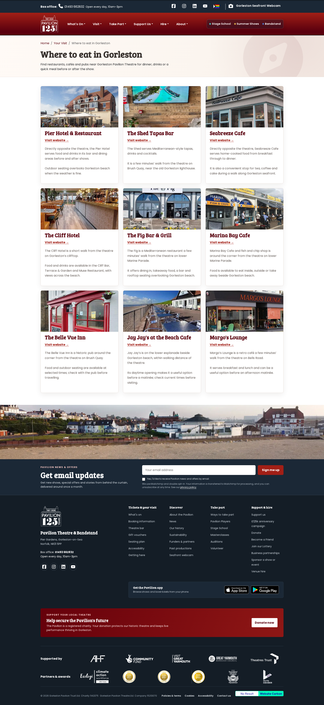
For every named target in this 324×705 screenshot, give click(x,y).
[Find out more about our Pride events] (216, 6)
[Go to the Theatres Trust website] (265, 658)
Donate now (264, 623)
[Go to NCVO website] (267, 676)
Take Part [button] (116, 24)
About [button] (181, 24)
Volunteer (217, 548)
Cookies (189, 695)
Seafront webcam (181, 555)
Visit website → (57, 140)
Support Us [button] (142, 24)
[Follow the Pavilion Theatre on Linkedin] (196, 6)
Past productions (181, 548)
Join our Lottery (261, 546)
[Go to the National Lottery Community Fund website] (139, 658)
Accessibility (136, 548)
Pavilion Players (220, 521)
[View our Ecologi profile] (94, 676)
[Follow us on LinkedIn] (63, 566)
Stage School (219, 528)
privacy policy (188, 487)
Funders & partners (182, 542)
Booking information (141, 521)
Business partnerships (265, 553)
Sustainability (178, 535)
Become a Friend (262, 539)
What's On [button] (75, 24)
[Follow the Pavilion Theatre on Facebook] (175, 6)
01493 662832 (64, 552)
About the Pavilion (181, 515)
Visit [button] (96, 24)
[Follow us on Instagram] (54, 566)
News (173, 521)
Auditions (217, 542)
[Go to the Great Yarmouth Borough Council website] (223, 658)
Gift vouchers (137, 535)
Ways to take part (222, 515)
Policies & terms (171, 695)
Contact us (224, 695)
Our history (177, 528)
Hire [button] (163, 24)
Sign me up (270, 470)
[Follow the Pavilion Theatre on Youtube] (206, 6)
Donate (256, 533)
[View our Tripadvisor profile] (233, 676)
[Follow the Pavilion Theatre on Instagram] (185, 6)
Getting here (136, 555)
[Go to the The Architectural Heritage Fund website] (98, 658)
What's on (135, 515)
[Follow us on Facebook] (44, 566)
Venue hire (258, 571)
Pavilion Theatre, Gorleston (49, 24)
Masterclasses (220, 535)
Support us (258, 515)
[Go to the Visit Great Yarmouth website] (181, 658)
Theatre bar (136, 528)
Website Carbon (271, 693)
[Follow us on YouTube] (73, 566)
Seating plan (136, 542)
